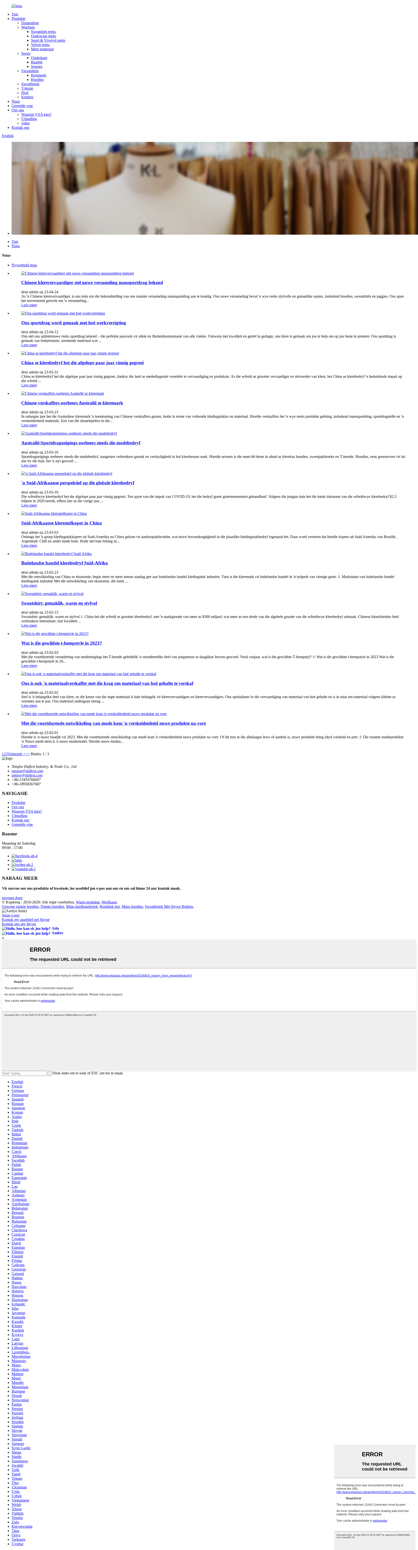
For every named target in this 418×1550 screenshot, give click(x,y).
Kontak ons (20, 127)
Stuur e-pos (10, 915)
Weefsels (28, 27)
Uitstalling (29, 119)
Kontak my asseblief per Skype (26, 920)
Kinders (27, 97)
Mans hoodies (132, 906)
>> (27, 754)
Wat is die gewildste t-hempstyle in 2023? (61, 643)
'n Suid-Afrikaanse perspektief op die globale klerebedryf (77, 482)
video (25, 123)
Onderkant (39, 58)
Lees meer (29, 305)
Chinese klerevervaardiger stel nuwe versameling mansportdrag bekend (92, 282)
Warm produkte (88, 902)
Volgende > (16, 754)
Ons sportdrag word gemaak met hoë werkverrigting (73, 322)
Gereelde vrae (22, 106)
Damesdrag (30, 23)
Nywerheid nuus (24, 265)
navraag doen (12, 898)
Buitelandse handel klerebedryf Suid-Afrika (64, 562)
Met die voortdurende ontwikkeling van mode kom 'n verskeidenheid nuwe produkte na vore (113, 723)
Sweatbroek (30, 84)
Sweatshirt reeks (43, 32)
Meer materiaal (42, 49)
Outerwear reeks (43, 36)
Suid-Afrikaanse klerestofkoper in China (61, 522)
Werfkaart (109, 902)
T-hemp (27, 88)
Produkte (18, 18)
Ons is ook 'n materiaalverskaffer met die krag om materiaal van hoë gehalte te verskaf (107, 683)
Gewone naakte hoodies (20, 906)
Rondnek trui (110, 906)
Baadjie (37, 62)
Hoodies (37, 79)
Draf (24, 93)
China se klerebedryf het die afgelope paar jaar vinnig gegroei (82, 362)
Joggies (36, 66)
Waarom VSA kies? (36, 114)
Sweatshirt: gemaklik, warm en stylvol (59, 603)
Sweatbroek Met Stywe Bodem (169, 906)
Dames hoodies (52, 906)
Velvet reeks (40, 45)
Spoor (25, 53)
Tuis (15, 14)
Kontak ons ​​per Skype (19, 924)
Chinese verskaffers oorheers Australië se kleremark (72, 402)
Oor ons (18, 110)
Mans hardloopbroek (82, 906)
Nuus (16, 101)
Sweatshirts (30, 71)
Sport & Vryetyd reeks (48, 40)
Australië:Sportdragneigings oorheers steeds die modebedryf (80, 442)
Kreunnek (38, 75)
